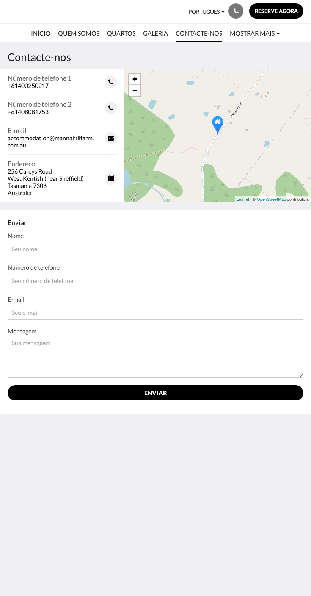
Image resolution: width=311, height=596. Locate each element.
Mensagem (22, 331)
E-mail (16, 299)
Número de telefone (34, 267)
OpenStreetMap (271, 199)
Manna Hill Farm (35, 11)
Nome (16, 235)
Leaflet (243, 199)
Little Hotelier (173, 550)
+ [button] (134, 79)
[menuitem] (40, 33)
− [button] (134, 90)
